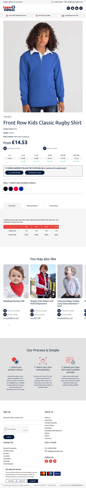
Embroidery (48, 428)
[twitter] (50, 461)
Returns (47, 436)
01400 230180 (15, 172)
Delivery (47, 433)
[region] (21, 476)
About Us (47, 417)
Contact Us (48, 438)
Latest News (48, 420)
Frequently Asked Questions (53, 430)
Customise (11, 481)
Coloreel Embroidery (51, 423)
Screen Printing (49, 425)
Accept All (33, 481)
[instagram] (54, 461)
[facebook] (46, 461)
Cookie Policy (52, 485)
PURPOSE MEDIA (77, 485)
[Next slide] (9, 324)
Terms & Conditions (40, 485)
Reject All (22, 481)
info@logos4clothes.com (55, 451)
